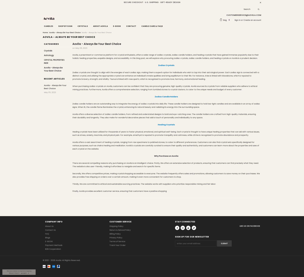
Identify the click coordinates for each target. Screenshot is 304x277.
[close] (260, 2)
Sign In (238, 20)
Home (45, 32)
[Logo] (49, 18)
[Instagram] (183, 228)
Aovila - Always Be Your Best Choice (65, 32)
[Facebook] (177, 228)
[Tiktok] (194, 228)
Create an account (252, 20)
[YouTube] (188, 228)
